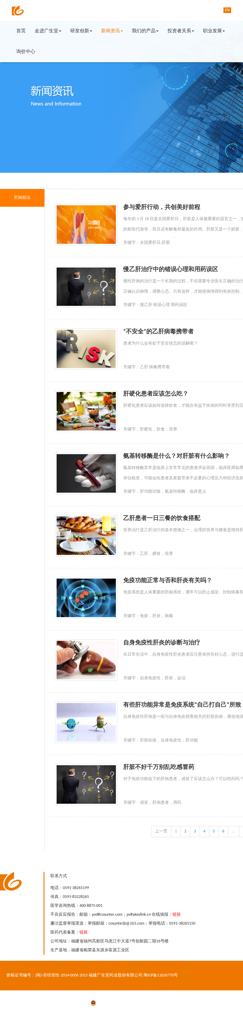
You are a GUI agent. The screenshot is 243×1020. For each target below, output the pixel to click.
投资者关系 (179, 31)
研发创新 (79, 31)
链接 (176, 914)
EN (227, 10)
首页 (21, 31)
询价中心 (25, 51)
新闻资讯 (110, 31)
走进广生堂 (46, 31)
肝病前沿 (22, 198)
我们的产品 (144, 31)
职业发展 (212, 31)
